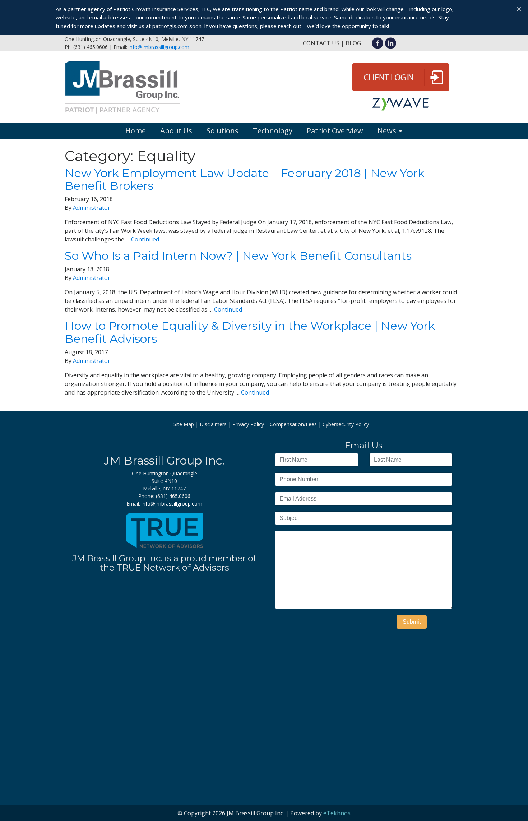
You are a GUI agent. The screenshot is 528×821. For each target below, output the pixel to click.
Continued (145, 239)
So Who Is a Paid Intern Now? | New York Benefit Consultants (238, 256)
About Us (176, 130)
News (387, 130)
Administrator (91, 208)
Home (135, 130)
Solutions (222, 130)
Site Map (183, 424)
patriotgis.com (170, 25)
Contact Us (321, 43)
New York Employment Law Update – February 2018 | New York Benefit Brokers (245, 179)
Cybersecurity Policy (346, 424)
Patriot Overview (335, 130)
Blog (353, 43)
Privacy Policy (248, 424)
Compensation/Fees (293, 424)
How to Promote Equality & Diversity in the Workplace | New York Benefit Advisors (250, 332)
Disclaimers (213, 424)
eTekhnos (337, 813)
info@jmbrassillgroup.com (159, 46)
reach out (289, 25)
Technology (272, 130)
